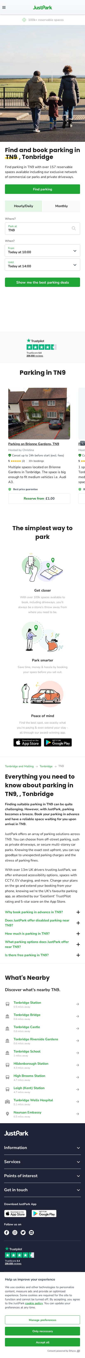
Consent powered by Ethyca (61, 1350)
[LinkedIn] (31, 1232)
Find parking (42, 189)
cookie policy (34, 1303)
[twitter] (23, 1232)
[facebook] (6, 1232)
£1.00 (39, 498)
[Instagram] (14, 1232)
